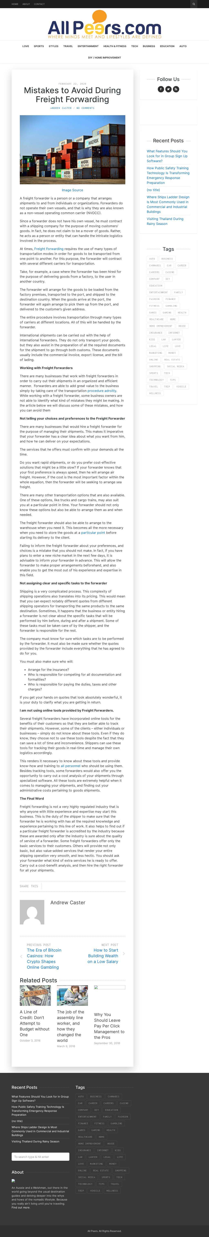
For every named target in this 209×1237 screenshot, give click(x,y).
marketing (155, 353)
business (167, 259)
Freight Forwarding (48, 249)
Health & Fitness (114, 46)
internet (174, 333)
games (153, 312)
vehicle (181, 386)
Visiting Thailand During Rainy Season (35, 1141)
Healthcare (156, 319)
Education (167, 46)
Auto (183, 46)
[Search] (193, 4)
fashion (154, 299)
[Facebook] (161, 89)
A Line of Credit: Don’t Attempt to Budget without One (34, 1023)
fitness (154, 306)
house (182, 326)
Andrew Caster (61, 108)
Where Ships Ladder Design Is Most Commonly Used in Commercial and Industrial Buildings (40, 1131)
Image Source (72, 190)
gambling (171, 306)
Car (169, 265)
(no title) (153, 190)
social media (175, 366)
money (172, 353)
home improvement (160, 326)
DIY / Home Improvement (104, 57)
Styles (53, 46)
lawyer (176, 339)
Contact (39, 4)
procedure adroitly (102, 391)
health (182, 312)
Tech (134, 46)
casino (170, 272)
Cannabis (155, 265)
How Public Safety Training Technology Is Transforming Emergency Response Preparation (38, 1110)
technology (156, 380)
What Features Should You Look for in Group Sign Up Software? (167, 156)
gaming (167, 312)
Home (15, 4)
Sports (39, 46)
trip (167, 386)
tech (167, 373)
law (163, 339)
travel (153, 386)
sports (153, 373)
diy (168, 279)
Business (149, 46)
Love (25, 46)
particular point (93, 533)
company (154, 279)
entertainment (158, 292)
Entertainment (88, 46)
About (26, 4)
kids (152, 339)
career (182, 265)
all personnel (70, 766)
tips (173, 380)
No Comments (85, 108)
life (166, 346)
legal (153, 346)
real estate (172, 359)
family (178, 292)
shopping (155, 366)
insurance (155, 333)
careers (154, 272)
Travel (68, 46)
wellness (155, 393)
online (153, 359)
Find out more (21, 1207)
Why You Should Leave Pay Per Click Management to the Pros (109, 1026)
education (155, 285)
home (173, 319)
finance (171, 299)
